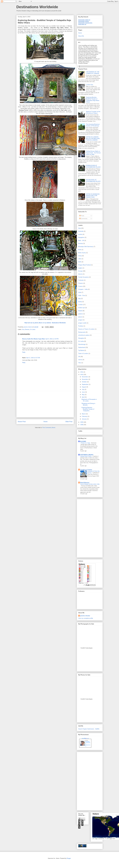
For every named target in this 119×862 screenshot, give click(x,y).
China (80, 255)
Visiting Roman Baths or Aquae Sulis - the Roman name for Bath (93, 152)
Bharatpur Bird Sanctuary (85, 246)
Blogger (69, 858)
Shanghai (81, 338)
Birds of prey (82, 252)
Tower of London (83, 353)
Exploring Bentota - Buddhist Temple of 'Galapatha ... (88, 409)
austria (80, 234)
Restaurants (81, 332)
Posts (82, 215)
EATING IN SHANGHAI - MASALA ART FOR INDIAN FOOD (93, 195)
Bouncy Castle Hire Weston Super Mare (33, 339)
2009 (82, 422)
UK (79, 356)
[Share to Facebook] (51, 327)
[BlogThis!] (47, 327)
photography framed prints (85, 22)
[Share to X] (49, 327)
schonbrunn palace (84, 335)
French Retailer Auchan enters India (89, 484)
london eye (81, 307)
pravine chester (85, 615)
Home (46, 421)
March (84, 414)
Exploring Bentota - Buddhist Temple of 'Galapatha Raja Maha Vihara (92, 100)
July (83, 389)
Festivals (80, 280)
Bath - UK (81, 240)
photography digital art (84, 19)
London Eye (89, 84)
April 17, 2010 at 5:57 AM (33, 357)
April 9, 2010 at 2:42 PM (51, 339)
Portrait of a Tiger (85, 443)
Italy (79, 298)
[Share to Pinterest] (53, 327)
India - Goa (81, 295)
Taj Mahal (81, 350)
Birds (79, 249)
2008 (82, 424)
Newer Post (22, 421)
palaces (80, 314)
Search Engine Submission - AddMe (88, 729)
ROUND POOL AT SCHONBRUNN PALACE (93, 180)
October (84, 382)
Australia (80, 231)
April (83, 397)
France (80, 286)
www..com (85, 738)
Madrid (80, 310)
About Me (81, 36)
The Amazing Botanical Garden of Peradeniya (92, 125)
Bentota (27, 329)
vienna (80, 359)
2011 (81, 372)
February (85, 416)
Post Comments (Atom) (48, 427)
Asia (23, 329)
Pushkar (80, 326)
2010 (82, 374)
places (80, 317)
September (85, 384)
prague (80, 320)
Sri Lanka (32, 329)
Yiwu (79, 362)
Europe (80, 271)
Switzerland (81, 347)
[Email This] (46, 327)
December (85, 376)
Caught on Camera (86, 469)
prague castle (82, 323)
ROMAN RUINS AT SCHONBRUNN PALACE (93, 166)
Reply (23, 352)
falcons (80, 274)
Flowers (80, 283)
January (84, 419)
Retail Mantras (84, 482)
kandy (80, 301)
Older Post (68, 421)
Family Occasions (83, 277)
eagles (80, 268)
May (83, 394)
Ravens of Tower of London (86, 329)
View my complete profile (85, 618)
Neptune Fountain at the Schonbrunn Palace (93, 112)
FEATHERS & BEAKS (86, 454)
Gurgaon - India (83, 289)
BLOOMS (83, 441)
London (80, 304)
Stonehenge (81, 344)
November (85, 379)
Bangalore (81, 237)
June (83, 392)
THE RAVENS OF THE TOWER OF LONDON (92, 72)
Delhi (79, 262)
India (79, 292)
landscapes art (82, 24)
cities (79, 258)
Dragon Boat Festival (84, 265)
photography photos (83, 21)
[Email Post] (42, 327)
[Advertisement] (45, 404)
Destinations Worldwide (37, 7)
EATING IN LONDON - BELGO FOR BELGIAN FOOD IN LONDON (93, 138)
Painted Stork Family (86, 456)
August (84, 387)
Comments (84, 218)
